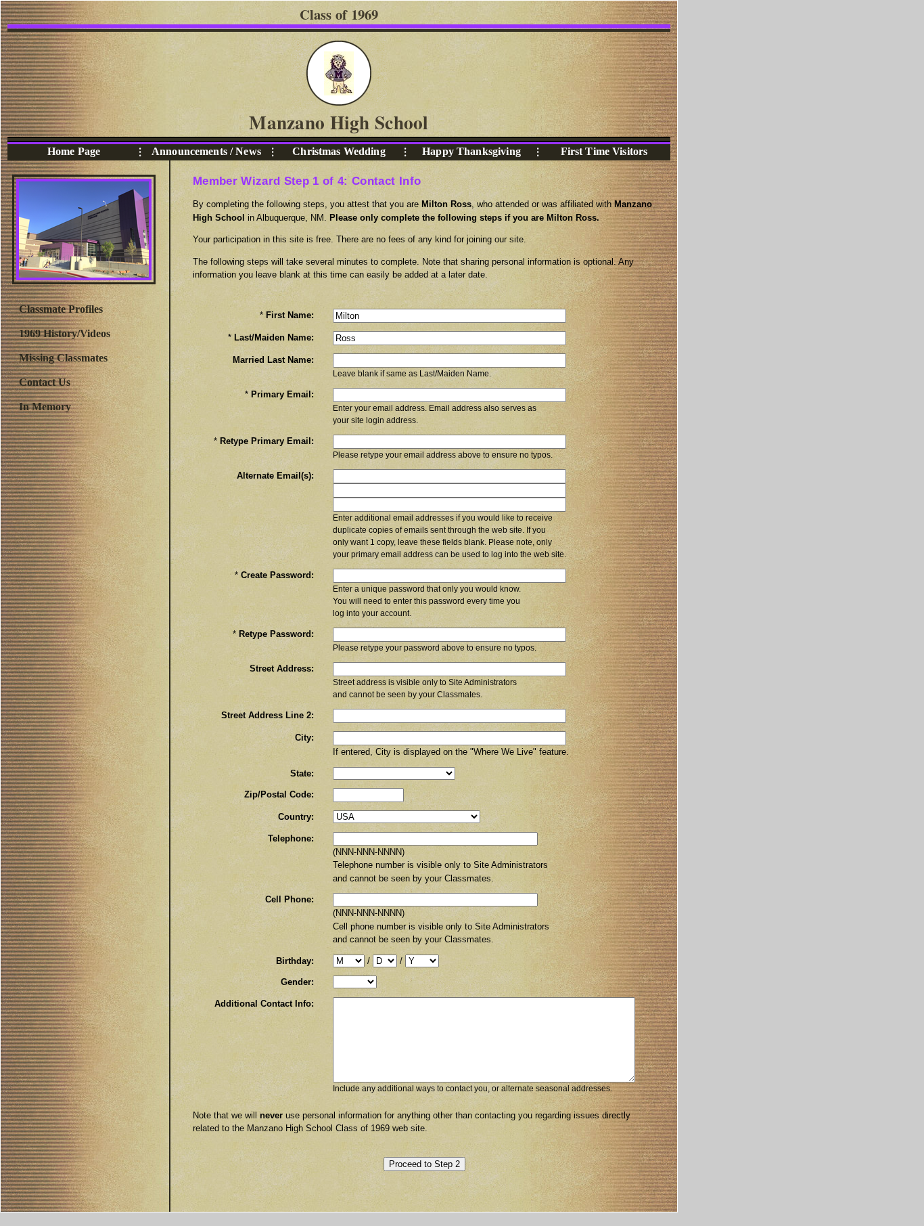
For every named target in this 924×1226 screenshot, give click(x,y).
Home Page (73, 151)
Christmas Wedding (338, 151)
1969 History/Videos (64, 333)
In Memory (45, 406)
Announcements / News (206, 151)
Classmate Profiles (61, 309)
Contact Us (44, 382)
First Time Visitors (604, 151)
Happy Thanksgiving (471, 151)
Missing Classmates (63, 358)
